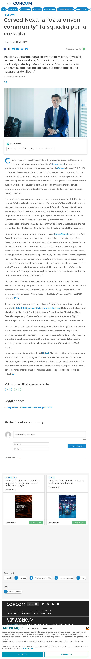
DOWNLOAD (35, 522)
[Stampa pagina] (26, 49)
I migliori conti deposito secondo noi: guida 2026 (29, 407)
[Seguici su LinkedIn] (42, 604)
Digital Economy (20, 42)
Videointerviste (75, 9)
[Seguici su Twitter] (48, 604)
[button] (6, 3)
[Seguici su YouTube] (58, 604)
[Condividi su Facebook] (5, 49)
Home (7, 42)
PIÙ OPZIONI (66, 654)
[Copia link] (22, 49)
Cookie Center (45, 613)
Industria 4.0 (6, 9)
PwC (16, 298)
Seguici (31, 604)
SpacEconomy (19, 9)
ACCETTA (22, 654)
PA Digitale (30, 9)
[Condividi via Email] (18, 49)
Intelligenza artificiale (59, 9)
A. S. (5, 82)
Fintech (45, 353)
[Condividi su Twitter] (9, 49)
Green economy (43, 9)
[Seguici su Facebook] (53, 604)
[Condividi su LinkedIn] (13, 49)
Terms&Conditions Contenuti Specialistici (22, 613)
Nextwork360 (12, 624)
